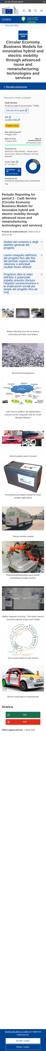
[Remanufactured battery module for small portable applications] (23, 477)
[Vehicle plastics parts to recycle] (23, 438)
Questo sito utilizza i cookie (17, 1032)
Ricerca (35, 10)
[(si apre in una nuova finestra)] (10, 9)
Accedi (23, 10)
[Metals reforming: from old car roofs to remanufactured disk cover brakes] (23, 313)
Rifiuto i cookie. (23, 1047)
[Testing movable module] (23, 518)
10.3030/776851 (11, 120)
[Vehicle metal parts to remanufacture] (23, 679)
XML (25, 715)
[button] (29, 10)
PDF (25, 722)
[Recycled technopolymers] (23, 355)
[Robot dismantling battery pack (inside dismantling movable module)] (23, 557)
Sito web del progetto (15, 111)
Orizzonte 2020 (12, 26)
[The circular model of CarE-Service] (23, 640)
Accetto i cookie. (23, 1041)
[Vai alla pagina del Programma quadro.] (23, 35)
